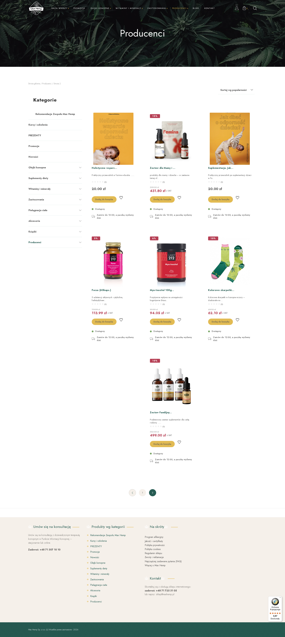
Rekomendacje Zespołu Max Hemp (55, 114)
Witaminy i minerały (39, 189)
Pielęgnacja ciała (37, 210)
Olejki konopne (37, 167)
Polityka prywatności (155, 545)
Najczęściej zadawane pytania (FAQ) (163, 561)
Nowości (33, 157)
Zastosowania (36, 199)
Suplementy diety (38, 178)
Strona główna (34, 83)
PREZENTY (34, 135)
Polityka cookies (153, 549)
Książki (32, 231)
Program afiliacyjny (154, 537)
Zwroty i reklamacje (154, 557)
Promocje (33, 146)
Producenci (46, 83)
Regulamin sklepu (153, 553)
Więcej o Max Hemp (155, 565)
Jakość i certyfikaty (154, 541)
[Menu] (280, 598)
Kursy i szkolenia (38, 124)
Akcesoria (34, 221)
